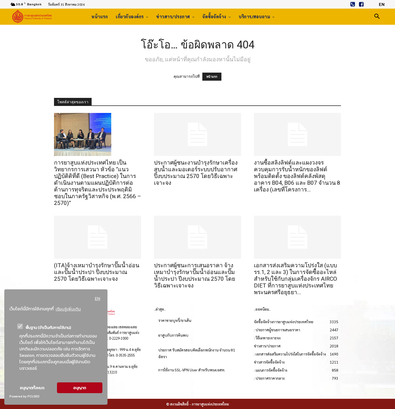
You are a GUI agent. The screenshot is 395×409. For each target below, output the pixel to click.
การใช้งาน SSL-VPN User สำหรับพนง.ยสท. (191, 369)
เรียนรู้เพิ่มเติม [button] (68, 309)
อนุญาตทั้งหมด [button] (32, 388)
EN (97, 298)
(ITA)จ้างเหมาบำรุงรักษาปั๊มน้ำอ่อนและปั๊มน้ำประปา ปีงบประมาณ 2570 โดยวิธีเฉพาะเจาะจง (96, 272)
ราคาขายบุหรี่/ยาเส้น (174, 320)
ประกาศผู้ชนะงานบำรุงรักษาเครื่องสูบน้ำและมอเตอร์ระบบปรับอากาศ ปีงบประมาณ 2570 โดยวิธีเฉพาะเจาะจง (196, 172)
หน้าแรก (211, 77)
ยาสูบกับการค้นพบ (173, 335)
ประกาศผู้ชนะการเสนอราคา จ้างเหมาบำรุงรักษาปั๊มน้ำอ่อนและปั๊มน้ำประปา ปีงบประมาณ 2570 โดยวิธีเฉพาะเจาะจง (194, 275)
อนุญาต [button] (79, 388)
